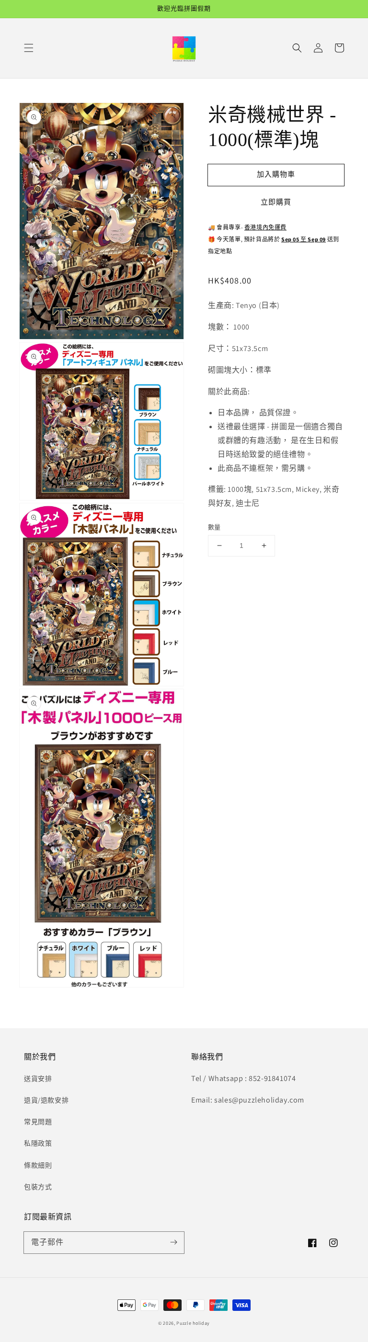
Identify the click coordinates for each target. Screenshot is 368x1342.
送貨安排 (38, 1078)
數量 (214, 527)
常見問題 (38, 1121)
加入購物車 (276, 174)
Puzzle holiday (193, 1323)
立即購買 (276, 201)
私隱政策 (38, 1143)
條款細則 (38, 1165)
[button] (28, 47)
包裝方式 (38, 1187)
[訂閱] (173, 1242)
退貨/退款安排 (46, 1100)
